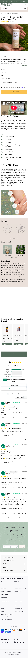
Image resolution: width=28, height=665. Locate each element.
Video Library (17, 591)
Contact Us (4, 585)
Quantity (3, 69)
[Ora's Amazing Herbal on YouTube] (20, 642)
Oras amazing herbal (12, 320)
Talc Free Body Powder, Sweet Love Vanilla (11, 412)
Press (2, 611)
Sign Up (22, 546)
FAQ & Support (5, 582)
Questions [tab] (14, 394)
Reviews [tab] (4, 394)
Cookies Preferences (7, 619)
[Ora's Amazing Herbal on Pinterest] (23, 642)
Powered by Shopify (13, 654)
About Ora (4, 605)
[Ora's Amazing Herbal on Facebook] (17, 642)
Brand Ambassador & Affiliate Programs (7, 615)
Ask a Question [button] (15, 389)
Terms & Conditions (19, 611)
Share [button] (4, 417)
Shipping (3, 588)
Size (2, 75)
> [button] (19, 517)
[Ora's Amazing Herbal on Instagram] (15, 642)
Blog (2, 608)
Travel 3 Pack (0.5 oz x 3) (9, 83)
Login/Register (18, 605)
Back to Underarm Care (15, 354)
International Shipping (20, 588)
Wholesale (4, 597)
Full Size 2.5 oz (6, 78)
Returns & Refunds (6, 591)
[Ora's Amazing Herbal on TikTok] (15, 645)
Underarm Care (15, 13)
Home (2, 13)
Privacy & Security (18, 608)
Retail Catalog (5, 594)
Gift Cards (16, 582)
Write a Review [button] (15, 385)
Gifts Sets (16, 585)
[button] (23, 417)
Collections (8, 13)
